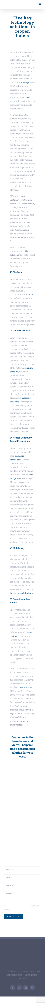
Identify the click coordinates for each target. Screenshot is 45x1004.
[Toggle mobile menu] (40, 4)
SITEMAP (23, 979)
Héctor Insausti (26, 687)
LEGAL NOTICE (31, 975)
